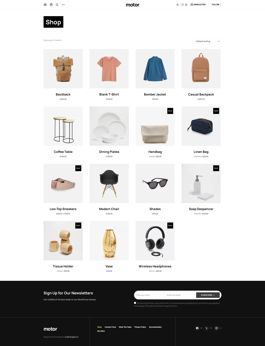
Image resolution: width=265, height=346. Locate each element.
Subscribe (206, 295)
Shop (99, 327)
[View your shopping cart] (51, 4)
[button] (45, 4)
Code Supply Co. (72, 337)
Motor (132, 4)
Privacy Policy (140, 327)
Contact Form (110, 327)
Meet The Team (125, 327)
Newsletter (200, 5)
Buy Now (101, 331)
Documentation (155, 327)
